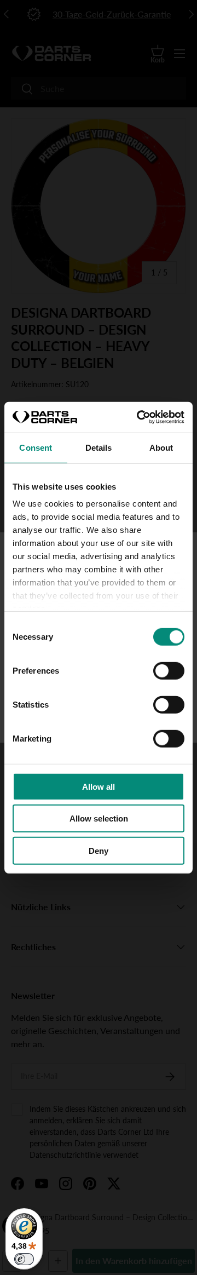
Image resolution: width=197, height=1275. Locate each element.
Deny (98, 850)
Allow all (98, 786)
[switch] (168, 670)
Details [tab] (98, 447)
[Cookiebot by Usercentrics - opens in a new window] (139, 417)
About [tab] (161, 447)
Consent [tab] (35, 447)
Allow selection (98, 818)
